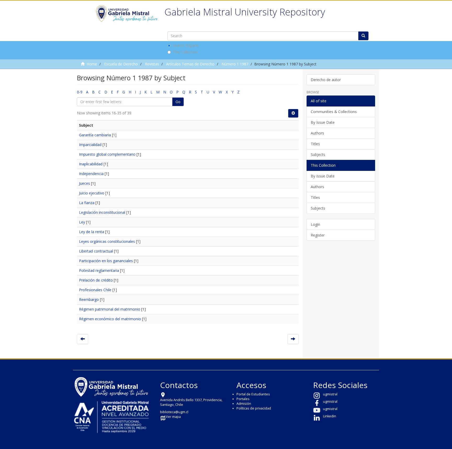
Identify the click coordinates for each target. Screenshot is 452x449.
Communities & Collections (334, 111)
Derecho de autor (326, 79)
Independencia (91, 173)
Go (178, 101)
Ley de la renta (91, 231)
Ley (82, 222)
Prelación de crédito (96, 280)
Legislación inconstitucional (102, 212)
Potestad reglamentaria (99, 270)
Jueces (84, 183)
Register (318, 235)
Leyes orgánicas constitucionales (107, 241)
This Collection (185, 51)
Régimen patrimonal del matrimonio (109, 309)
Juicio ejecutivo (91, 192)
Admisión (243, 403)
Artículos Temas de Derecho (190, 63)
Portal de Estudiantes (253, 394)
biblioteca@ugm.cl (174, 412)
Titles (315, 143)
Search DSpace (185, 45)
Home (92, 63)
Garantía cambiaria (95, 134)
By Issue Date (323, 122)
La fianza (86, 202)
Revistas (152, 63)
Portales (243, 399)
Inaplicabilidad (91, 163)
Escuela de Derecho (121, 63)
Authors (317, 133)
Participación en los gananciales (106, 260)
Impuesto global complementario (107, 154)
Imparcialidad (90, 144)
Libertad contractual (96, 251)
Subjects (318, 154)
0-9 (79, 91)
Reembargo (89, 299)
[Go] (363, 35)
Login (315, 224)
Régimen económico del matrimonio (110, 318)
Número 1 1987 (235, 63)
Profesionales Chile (95, 289)
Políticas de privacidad (253, 408)
